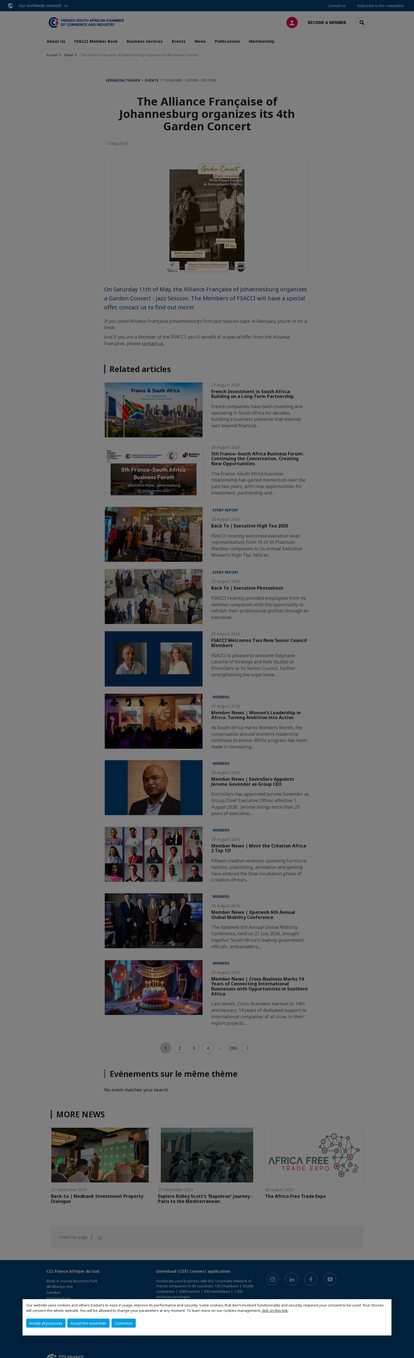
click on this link (275, 1310)
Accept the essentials (88, 1323)
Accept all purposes (46, 1323)
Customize (124, 1323)
